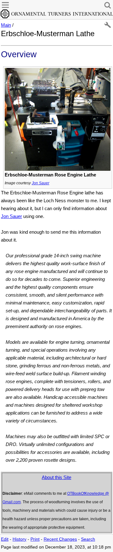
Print (35, 539)
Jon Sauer (40, 183)
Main (6, 25)
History (19, 539)
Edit (4, 539)
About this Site (56, 477)
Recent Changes (60, 539)
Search (88, 539)
